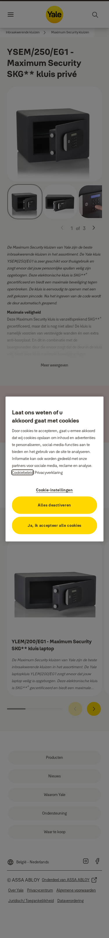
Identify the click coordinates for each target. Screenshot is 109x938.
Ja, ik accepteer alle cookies (54, 525)
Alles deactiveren (54, 504)
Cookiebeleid (22, 472)
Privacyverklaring (49, 472)
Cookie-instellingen (54, 489)
